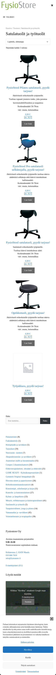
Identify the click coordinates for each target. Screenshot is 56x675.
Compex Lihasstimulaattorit (17, 465)
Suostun (28, 602)
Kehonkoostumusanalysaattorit (18, 485)
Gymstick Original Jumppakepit (19, 477)
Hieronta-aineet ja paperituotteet (19, 481)
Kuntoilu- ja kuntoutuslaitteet (18, 493)
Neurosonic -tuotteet (14, 453)
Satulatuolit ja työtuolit (15, 505)
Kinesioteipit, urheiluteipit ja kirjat (20, 489)
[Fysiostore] (18, 5)
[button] (51, 618)
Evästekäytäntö (21, 671)
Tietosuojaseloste (33, 671)
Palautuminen (11, 437)
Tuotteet (16, 28)
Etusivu (9, 28)
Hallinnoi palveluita (27, 642)
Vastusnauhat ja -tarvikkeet (16, 512)
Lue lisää (28, 124)
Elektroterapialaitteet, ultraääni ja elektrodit (23, 469)
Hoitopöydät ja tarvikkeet (16, 445)
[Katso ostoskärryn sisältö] (52, 5)
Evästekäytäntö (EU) (14, 566)
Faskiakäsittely (12, 441)
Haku (8, 416)
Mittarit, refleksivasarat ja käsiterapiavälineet (24, 501)
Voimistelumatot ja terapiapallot (19, 516)
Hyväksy (28, 650)
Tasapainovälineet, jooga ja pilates (19, 508)
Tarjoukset (10, 449)
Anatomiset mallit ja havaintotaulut (20, 461)
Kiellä (28, 657)
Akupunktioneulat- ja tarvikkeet (19, 457)
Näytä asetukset (28, 665)
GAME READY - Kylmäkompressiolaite (22, 473)
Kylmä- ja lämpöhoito (15, 497)
